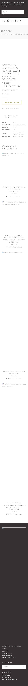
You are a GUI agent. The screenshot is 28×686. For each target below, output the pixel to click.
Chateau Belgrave (19, 90)
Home (2, 34)
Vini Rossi (13, 34)
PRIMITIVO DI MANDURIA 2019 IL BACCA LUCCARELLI (14, 189)
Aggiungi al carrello (12, 102)
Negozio (7, 34)
